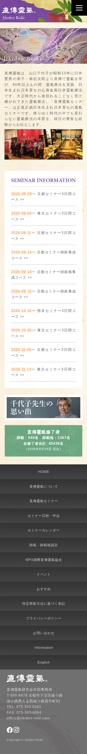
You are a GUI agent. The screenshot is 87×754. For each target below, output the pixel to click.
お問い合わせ (43, 633)
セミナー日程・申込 (44, 516)
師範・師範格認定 (43, 545)
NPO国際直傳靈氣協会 (43, 560)
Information (43, 647)
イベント (44, 574)
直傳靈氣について (43, 486)
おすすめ (44, 589)
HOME (43, 472)
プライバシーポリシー (44, 618)
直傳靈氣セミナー (43, 501)
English (43, 662)
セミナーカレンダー (44, 530)
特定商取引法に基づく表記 (43, 603)
